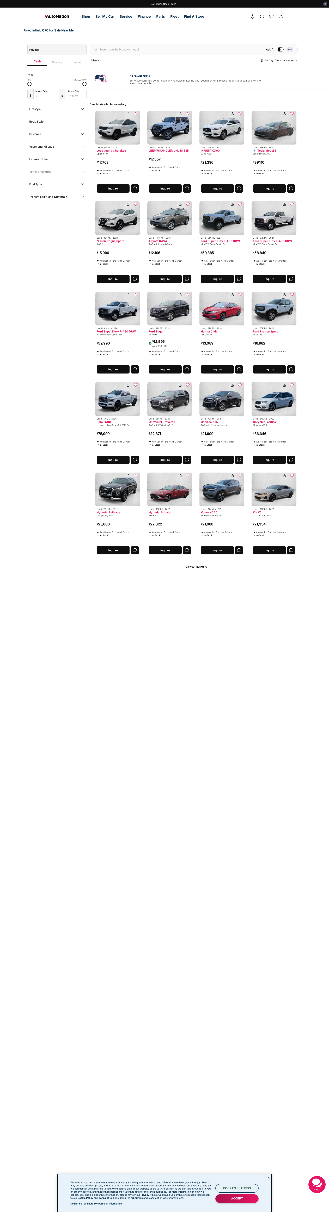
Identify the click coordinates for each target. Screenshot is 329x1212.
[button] (86, 16)
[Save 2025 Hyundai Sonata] (188, 476)
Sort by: (280, 60)
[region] (164, 1193)
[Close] (269, 1178)
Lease (77, 62)
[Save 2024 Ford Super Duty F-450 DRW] (240, 204)
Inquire (113, 188)
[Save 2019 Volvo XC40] (240, 476)
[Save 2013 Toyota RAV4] (188, 204)
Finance (57, 62)
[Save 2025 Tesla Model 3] (292, 114)
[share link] (128, 114)
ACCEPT (237, 1198)
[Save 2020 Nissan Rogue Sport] (135, 204)
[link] (62, 16)
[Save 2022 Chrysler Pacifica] (292, 385)
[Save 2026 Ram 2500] (135, 385)
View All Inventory (196, 566)
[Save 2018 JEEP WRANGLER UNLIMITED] (188, 114)
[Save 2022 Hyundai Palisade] (135, 476)
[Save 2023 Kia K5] (292, 476)
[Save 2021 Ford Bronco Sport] (292, 295)
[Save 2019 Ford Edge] (188, 295)
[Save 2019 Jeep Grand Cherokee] (135, 114)
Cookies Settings (237, 1188)
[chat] (262, 15)
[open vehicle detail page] (117, 128)
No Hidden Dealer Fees (163, 3)
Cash (37, 61)
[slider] (29, 84)
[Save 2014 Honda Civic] (240, 295)
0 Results (96, 60)
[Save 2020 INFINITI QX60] (240, 114)
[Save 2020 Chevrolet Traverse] (188, 385)
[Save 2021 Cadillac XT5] (240, 385)
